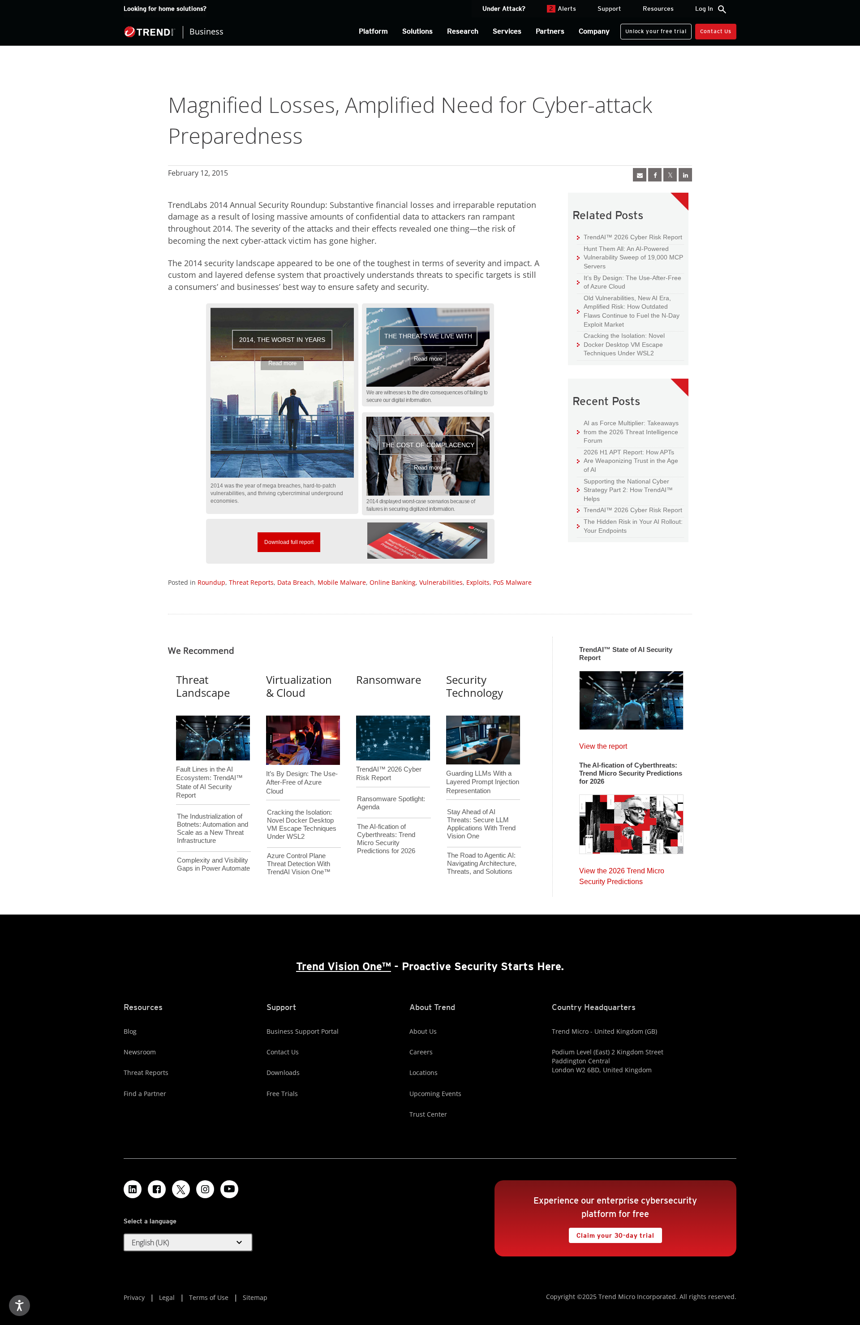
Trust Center (428, 1114)
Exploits (478, 582)
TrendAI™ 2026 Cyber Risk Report (633, 237)
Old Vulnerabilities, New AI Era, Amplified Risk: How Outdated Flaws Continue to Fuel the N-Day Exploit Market (628, 311)
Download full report (286, 538)
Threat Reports (251, 582)
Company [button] (594, 31)
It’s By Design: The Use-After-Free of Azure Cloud (629, 282)
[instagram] (205, 1189)
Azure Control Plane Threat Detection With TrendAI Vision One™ (299, 864)
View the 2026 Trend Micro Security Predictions (621, 874)
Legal (167, 1297)
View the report (603, 744)
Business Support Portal (303, 1031)
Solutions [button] (417, 31)
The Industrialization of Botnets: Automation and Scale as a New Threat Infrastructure (212, 828)
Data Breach (295, 582)
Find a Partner (145, 1093)
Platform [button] (373, 31)
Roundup (211, 582)
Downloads (283, 1072)
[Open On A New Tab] (427, 540)
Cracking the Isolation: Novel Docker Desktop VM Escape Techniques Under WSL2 (621, 344)
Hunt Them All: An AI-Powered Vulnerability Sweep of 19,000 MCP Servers (630, 257)
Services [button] (507, 31)
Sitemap (255, 1297)
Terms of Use (208, 1297)
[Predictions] (631, 821)
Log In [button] (704, 8)
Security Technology (474, 686)
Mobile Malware (342, 582)
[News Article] (631, 697)
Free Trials (282, 1093)
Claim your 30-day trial (611, 1233)
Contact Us (715, 31)
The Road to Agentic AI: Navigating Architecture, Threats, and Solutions (481, 863)
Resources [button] (658, 8)
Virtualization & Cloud (299, 686)
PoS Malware (512, 582)
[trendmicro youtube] (229, 1189)
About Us (423, 1031)
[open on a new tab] (181, 1189)
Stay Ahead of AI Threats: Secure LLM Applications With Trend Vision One (481, 824)
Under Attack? (503, 8)
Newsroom (140, 1052)
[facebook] (655, 174)
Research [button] (462, 31)
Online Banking (393, 582)
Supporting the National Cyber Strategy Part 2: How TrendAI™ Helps (625, 489)
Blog (130, 1031)
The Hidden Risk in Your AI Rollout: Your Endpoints (630, 526)
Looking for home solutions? (165, 8)
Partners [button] (550, 31)
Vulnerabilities (441, 582)
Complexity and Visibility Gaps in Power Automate (213, 864)
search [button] (722, 9)
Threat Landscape (203, 686)
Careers (421, 1052)
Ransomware (388, 679)
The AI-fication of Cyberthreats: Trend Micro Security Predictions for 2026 (386, 839)
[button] (282, 393)
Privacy (134, 1297)
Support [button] (609, 8)
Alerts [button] (562, 8)
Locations (423, 1072)
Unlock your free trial (653, 29)
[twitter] (670, 174)
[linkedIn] (685, 174)
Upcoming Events (435, 1093)
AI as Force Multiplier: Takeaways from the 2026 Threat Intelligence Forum (628, 431)
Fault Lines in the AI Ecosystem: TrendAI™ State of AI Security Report (209, 767)
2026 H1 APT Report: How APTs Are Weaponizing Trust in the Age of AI (627, 460)
